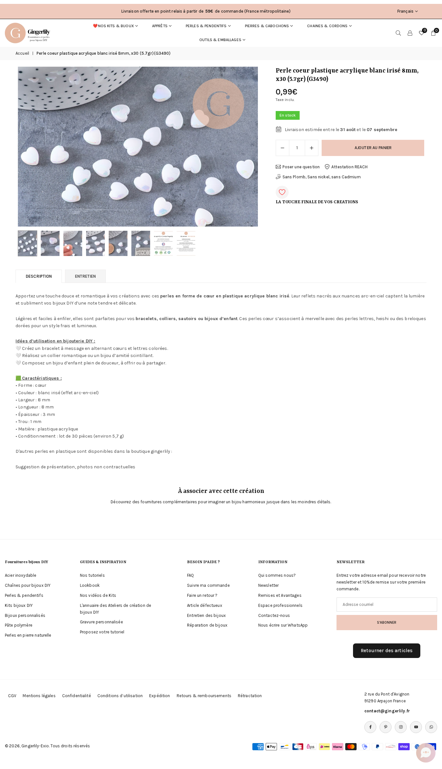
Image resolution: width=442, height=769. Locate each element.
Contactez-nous (274, 615)
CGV (12, 695)
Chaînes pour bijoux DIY (27, 585)
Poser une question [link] (301, 166)
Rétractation (250, 695)
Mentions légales (39, 695)
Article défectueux (204, 605)
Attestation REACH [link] (349, 166)
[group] (138, 147)
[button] (242, 147)
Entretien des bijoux (206, 615)
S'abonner (386, 622)
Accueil (22, 53)
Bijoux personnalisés (25, 615)
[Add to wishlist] (282, 192)
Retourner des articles (387, 650)
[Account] (410, 33)
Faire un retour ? (202, 595)
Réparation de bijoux (207, 625)
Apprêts (160, 26)
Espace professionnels (280, 605)
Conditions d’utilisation (120, 695)
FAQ (190, 575)
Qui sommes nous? (277, 575)
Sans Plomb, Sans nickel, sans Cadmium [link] (321, 176)
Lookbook (90, 585)
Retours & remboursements (204, 695)
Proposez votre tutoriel (102, 632)
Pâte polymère (18, 625)
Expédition (159, 695)
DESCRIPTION (39, 276)
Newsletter (268, 585)
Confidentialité (76, 695)
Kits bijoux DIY (19, 605)
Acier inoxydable (20, 575)
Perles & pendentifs (206, 26)
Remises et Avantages (280, 595)
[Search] (398, 33)
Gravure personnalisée (101, 621)
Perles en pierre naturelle (28, 635)
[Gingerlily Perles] (29, 32)
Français (405, 11)
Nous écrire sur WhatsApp (283, 625)
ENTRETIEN (85, 276)
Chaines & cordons (327, 26)
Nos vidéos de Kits (98, 595)
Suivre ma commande (208, 585)
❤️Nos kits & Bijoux (113, 26)
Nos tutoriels (92, 575)
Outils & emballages (220, 40)
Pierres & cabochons (267, 26)
